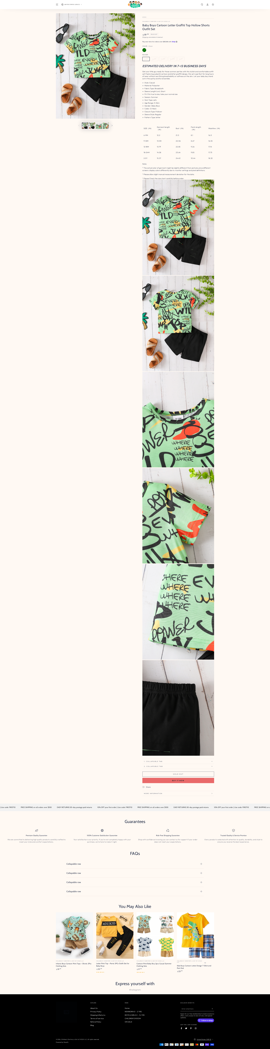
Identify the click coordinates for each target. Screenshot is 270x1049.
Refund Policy (95, 1022)
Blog (92, 1025)
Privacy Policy (95, 1012)
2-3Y (181, 59)
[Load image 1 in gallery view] (85, 125)
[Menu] (57, 4)
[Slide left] (79, 125)
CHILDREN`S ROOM (133, 1018)
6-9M (154, 59)
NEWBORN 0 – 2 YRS (133, 1012)
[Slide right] (112, 125)
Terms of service (97, 1018)
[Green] (144, 50)
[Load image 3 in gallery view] (99, 125)
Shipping (145, 37)
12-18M (172, 59)
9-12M (163, 59)
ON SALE (128, 1022)
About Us (94, 1008)
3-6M (146, 59)
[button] (202, 4)
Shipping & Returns (97, 1015)
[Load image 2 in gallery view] (92, 125)
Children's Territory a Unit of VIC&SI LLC (156, 21)
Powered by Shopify (62, 1042)
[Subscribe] (213, 1008)
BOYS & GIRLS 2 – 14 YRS (134, 1015)
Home (144, 17)
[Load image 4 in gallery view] (106, 125)
